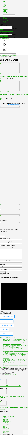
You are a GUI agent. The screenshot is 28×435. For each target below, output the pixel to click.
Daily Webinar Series (7, 333)
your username (15, 27)
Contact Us (5, 429)
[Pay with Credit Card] (7, 273)
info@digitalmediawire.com (10, 374)
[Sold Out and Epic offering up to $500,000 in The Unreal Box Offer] (10, 90)
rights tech (6, 12)
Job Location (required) (6, 242)
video (4, 6)
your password (15, 28)
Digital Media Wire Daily (7, 316)
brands (4, 11)
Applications (7, 421)
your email (14, 34)
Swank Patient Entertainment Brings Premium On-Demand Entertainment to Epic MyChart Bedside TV (15, 343)
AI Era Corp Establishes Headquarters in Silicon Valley (14, 362)
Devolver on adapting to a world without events (14, 76)
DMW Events (5, 329)
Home (4, 17)
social (4, 10)
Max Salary (3, 266)
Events (4, 3)
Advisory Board (6, 428)
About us (4, 426)
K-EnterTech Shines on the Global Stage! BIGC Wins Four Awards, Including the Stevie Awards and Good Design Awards (15, 340)
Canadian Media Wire (7, 321)
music (4, 4)
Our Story (5, 18)
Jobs (4, 1)
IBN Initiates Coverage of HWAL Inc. (10, 349)
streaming (6, 424)
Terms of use (5, 432)
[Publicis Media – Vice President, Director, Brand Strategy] (3, 405)
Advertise (5, 427)
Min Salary (2, 264)
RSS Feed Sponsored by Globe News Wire (10, 337)
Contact (4, 22)
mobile (4, 5)
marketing (5, 9)
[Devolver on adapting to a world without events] (10, 72)
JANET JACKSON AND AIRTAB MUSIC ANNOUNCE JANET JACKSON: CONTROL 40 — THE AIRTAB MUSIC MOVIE (15, 360)
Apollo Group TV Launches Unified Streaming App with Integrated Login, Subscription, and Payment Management (15, 364)
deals (5, 418)
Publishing (5, 20)
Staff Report (3, 78)
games (4, 7)
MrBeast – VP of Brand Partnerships (10, 386)
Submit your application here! (14, 104)
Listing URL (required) (5, 260)
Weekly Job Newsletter (7, 325)
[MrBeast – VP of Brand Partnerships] (3, 383)
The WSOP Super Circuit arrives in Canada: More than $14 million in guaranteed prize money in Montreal (15, 348)
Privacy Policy (6, 431)
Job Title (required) (5, 238)
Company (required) (5, 269)
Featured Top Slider (5, 73)
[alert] (14, 296)
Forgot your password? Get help (6, 31)
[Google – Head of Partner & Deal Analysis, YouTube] (3, 393)
